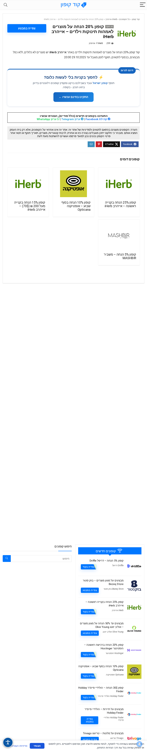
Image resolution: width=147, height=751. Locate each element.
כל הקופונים (124, 19)
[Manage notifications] (139, 744)
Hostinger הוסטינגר (115, 653)
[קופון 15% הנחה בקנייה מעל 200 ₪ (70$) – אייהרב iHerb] (28, 183)
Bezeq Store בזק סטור (113, 589)
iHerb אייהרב (111, 19)
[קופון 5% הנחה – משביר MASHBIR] (119, 235)
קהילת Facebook (97, 119)
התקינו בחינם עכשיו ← (73, 96)
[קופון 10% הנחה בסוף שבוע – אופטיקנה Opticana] (74, 183)
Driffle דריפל (118, 565)
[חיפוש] (7, 558)
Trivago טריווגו (117, 738)
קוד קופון (136, 19)
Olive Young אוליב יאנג (113, 632)
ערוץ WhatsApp (47, 119)
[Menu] (142, 5)
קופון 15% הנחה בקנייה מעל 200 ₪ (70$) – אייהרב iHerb (29, 206)
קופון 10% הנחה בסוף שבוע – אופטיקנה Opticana (76, 206)
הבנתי (37, 745)
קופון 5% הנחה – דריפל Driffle (107, 560)
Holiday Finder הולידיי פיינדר (111, 696)
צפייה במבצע (26, 28)
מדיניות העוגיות (19, 745)
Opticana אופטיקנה (115, 674)
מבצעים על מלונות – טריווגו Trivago (103, 733)
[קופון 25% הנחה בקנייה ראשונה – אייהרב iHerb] (119, 183)
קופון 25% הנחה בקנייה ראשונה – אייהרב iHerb (120, 204)
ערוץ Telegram (71, 119)
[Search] (5, 5)
